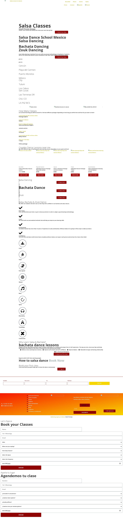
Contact (72, 5)
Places (74, 1)
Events (81, 1)
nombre (5, 380)
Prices (65, 5)
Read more (41, 175)
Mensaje (69, 380)
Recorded (67, 1)
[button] (20, 107)
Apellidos (27, 380)
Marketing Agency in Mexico (58, 417)
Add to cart (23, 175)
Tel (47, 380)
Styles (87, 1)
